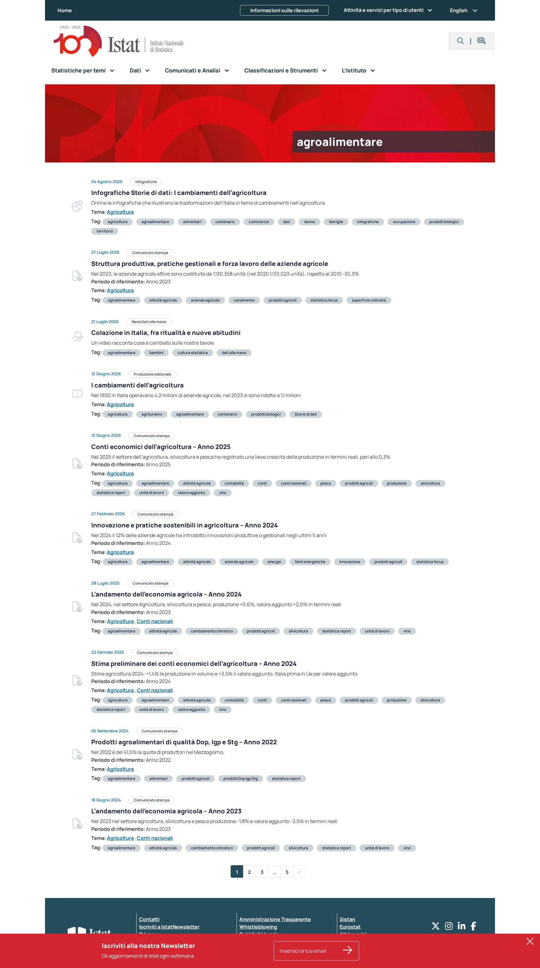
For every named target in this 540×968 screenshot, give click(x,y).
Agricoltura (120, 211)
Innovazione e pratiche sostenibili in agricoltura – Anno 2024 (184, 525)
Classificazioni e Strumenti (281, 70)
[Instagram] (449, 928)
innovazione (349, 561)
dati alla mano (234, 352)
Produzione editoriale (152, 374)
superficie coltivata (369, 300)
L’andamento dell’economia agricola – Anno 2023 (166, 811)
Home (65, 10)
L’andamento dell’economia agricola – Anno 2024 (166, 594)
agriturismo (152, 414)
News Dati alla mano (149, 321)
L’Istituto (354, 70)
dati (286, 221)
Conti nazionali (155, 621)
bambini (156, 352)
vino (222, 492)
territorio (105, 231)
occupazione (404, 221)
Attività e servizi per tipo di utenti (383, 10)
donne (309, 221)
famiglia (336, 221)
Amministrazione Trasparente (275, 919)
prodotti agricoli (283, 300)
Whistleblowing (258, 926)
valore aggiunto (191, 492)
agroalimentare (155, 221)
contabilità (234, 483)
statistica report (111, 492)
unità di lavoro (151, 492)
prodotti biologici (444, 221)
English (459, 10)
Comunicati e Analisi (192, 70)
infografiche (368, 221)
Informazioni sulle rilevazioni (284, 10)
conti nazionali (293, 483)
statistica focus (324, 300)
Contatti (149, 919)
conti (262, 483)
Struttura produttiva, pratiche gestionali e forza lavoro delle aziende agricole (209, 263)
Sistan (347, 919)
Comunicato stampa (150, 252)
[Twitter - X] (435, 928)
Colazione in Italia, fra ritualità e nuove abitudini (166, 332)
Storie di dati (306, 414)
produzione (397, 483)
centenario (225, 221)
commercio (259, 221)
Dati (135, 70)
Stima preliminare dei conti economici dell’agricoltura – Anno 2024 (194, 663)
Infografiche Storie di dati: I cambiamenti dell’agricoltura (179, 192)
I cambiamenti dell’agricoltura (137, 385)
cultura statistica (193, 352)
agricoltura (118, 221)
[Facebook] (473, 928)
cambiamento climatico (212, 631)
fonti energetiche (310, 561)
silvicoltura (430, 483)
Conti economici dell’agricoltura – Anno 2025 (161, 446)
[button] (460, 41)
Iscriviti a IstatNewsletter (169, 926)
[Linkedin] (462, 928)
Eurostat (350, 926)
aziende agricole (205, 300)
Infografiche (146, 181)
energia (274, 561)
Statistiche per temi (78, 70)
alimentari (192, 221)
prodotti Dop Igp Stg (240, 778)
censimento (244, 300)
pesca (325, 483)
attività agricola (163, 300)
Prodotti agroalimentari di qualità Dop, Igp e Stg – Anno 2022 (184, 742)
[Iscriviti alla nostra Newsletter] (347, 951)
